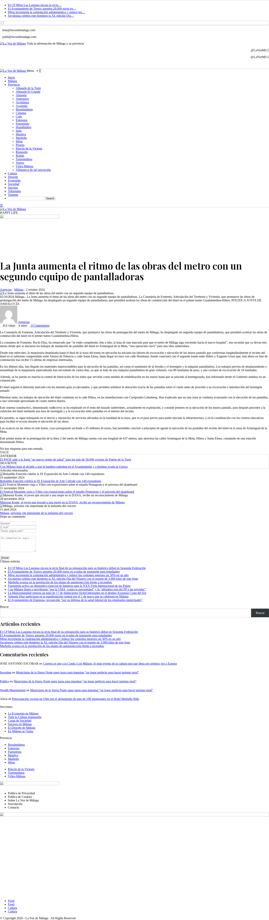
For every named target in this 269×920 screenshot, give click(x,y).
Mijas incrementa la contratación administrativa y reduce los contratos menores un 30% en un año (68, 575)
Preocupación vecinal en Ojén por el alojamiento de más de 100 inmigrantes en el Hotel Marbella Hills (75, 699)
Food (11, 900)
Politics (4, 681)
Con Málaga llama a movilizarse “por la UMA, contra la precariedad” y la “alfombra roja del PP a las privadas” (77, 589)
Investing (5, 672)
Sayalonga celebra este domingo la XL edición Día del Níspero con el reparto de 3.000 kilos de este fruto (73, 578)
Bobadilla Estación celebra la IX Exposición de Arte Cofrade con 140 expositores (50, 481)
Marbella (13, 759)
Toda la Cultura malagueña (24, 717)
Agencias (6, 289)
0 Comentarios (39, 325)
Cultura (12, 908)
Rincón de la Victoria (21, 769)
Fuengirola (14, 751)
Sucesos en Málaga (20, 724)
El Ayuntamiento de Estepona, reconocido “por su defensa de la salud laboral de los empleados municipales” (75, 600)
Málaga (18, 289)
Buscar (4, 606)
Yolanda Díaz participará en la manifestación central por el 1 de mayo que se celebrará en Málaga (68, 596)
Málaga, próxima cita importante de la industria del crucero (36, 513)
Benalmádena (16, 744)
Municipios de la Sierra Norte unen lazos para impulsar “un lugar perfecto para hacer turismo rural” (77, 672)
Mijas (11, 762)
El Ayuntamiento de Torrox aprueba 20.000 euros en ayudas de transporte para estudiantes (64, 571)
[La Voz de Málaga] (13, 70)
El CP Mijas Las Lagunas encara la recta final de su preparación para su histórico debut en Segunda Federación (77, 568)
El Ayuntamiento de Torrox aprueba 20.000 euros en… (42, 8)
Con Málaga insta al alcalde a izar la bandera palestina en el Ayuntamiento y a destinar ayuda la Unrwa (64, 466)
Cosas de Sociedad (19, 720)
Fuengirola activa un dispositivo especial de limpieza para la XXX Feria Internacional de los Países (69, 585)
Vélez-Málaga (16, 776)
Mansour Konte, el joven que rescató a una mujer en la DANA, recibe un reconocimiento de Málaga (62, 502)
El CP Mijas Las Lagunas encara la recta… (34, 5)
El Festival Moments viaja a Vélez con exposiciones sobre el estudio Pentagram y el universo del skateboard (67, 491)
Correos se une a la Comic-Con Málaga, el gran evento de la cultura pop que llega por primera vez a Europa (110, 663)
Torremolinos (16, 772)
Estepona (13, 748)
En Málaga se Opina (20, 731)
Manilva (13, 755)
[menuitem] (11, 77)
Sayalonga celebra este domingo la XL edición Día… (41, 15)
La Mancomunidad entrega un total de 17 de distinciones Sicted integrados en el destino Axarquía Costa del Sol (77, 593)
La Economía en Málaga (23, 713)
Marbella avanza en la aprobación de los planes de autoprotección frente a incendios (60, 582)
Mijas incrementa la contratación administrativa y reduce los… (46, 12)
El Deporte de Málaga (21, 727)
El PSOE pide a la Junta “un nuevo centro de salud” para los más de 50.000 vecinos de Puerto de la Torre (65, 459)
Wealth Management (13, 690)
